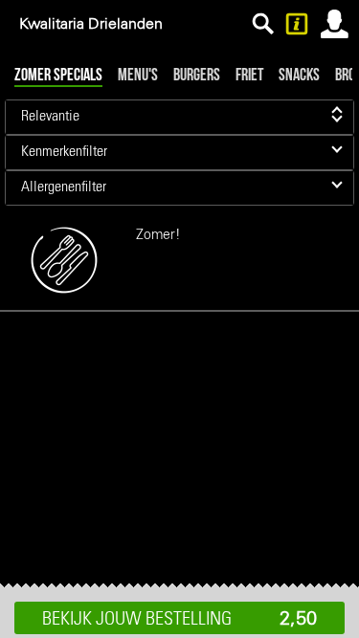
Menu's (138, 75)
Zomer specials (58, 75)
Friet (249, 75)
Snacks (299, 75)
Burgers (196, 75)
